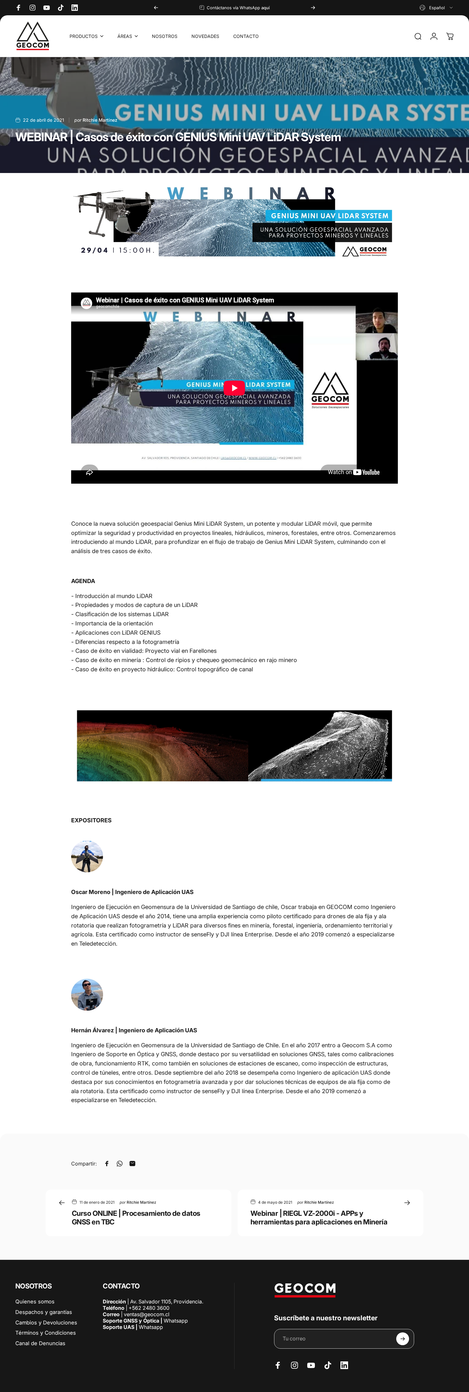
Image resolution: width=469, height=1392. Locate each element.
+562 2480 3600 (149, 1308)
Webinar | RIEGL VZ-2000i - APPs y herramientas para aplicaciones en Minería (318, 1217)
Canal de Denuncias (40, 1343)
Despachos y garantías (43, 1312)
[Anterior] (156, 7)
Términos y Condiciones (45, 1333)
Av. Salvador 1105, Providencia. (166, 1301)
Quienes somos (35, 1301)
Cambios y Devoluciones (46, 1322)
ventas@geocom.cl (146, 1314)
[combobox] (437, 7)
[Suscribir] (402, 1338)
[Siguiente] (313, 7)
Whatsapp (175, 1320)
